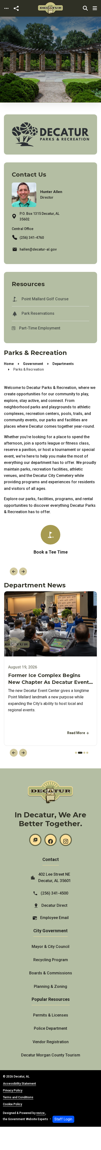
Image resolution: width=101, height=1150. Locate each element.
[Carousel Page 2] (78, 753)
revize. (40, 1113)
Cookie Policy (12, 1104)
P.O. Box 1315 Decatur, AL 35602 (39, 216)
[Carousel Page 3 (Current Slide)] (82, 753)
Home (9, 364)
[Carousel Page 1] (75, 753)
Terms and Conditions (18, 1097)
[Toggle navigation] (6, 8)
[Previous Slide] (14, 571)
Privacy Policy (12, 1090)
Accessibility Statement (19, 1083)
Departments (63, 364)
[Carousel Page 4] (86, 753)
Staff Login (63, 1119)
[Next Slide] (23, 571)
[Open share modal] (16, 8)
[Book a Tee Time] (50, 540)
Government (33, 364)
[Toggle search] (85, 8)
